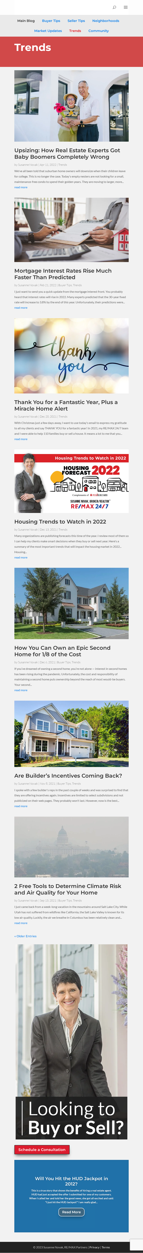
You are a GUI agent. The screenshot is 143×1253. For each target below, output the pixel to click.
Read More (71, 1212)
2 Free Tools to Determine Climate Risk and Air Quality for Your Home (67, 889)
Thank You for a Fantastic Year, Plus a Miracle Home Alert (66, 405)
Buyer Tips (51, 21)
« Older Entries (25, 936)
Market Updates (48, 31)
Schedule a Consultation (42, 1149)
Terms (106, 1247)
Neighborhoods (105, 21)
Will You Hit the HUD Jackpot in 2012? (71, 1181)
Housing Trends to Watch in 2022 (60, 521)
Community (98, 31)
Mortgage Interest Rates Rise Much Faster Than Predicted (63, 273)
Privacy (94, 1247)
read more (20, 187)
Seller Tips (76, 21)
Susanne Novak (28, 165)
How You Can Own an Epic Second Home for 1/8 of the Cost (62, 651)
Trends (75, 31)
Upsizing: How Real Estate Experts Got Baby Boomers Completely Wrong (67, 153)
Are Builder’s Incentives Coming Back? (68, 775)
